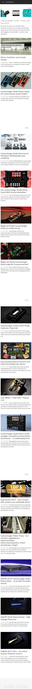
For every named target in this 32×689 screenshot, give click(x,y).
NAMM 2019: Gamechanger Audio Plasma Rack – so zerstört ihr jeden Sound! (16, 580)
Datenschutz (11, 685)
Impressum (19, 685)
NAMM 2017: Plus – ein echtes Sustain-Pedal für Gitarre (14, 652)
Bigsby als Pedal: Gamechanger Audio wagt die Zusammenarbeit (14, 263)
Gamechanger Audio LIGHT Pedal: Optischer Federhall (15, 326)
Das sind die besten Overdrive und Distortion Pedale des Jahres (15, 362)
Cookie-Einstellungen (9, 687)
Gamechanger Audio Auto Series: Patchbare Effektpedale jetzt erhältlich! (15, 155)
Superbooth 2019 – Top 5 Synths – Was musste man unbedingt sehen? (15, 500)
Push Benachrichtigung (22, 687)
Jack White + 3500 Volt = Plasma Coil (15, 398)
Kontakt (25, 685)
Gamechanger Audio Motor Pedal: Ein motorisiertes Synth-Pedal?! (15, 92)
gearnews (10, 2)
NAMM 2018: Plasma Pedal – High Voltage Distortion (15, 618)
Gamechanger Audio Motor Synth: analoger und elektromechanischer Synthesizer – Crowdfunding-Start (15, 435)
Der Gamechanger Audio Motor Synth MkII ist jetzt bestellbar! (14, 191)
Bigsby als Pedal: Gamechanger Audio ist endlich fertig (14, 227)
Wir (6, 685)
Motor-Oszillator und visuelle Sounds (13, 58)
